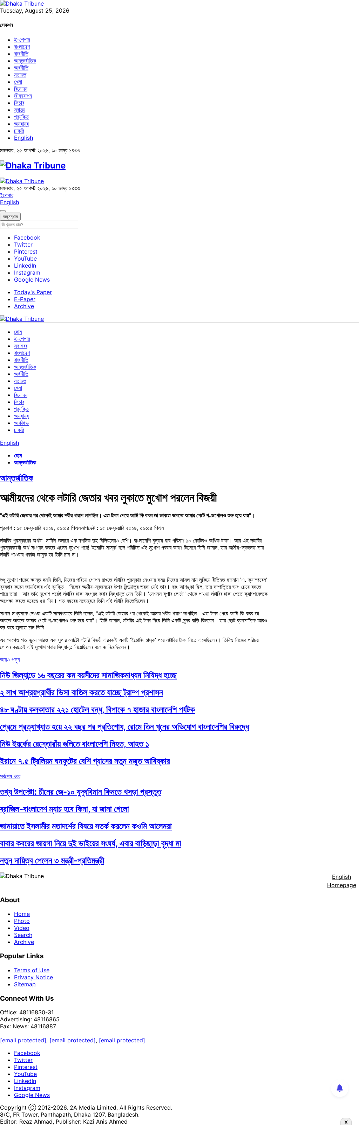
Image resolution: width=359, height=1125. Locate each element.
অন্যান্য (21, 123)
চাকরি (19, 130)
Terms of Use (31, 970)
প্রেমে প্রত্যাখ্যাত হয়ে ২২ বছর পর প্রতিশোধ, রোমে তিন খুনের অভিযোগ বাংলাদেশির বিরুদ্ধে (124, 727)
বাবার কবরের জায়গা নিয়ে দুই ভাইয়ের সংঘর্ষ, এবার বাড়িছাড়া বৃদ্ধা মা (90, 843)
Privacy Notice (33, 977)
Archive (24, 306)
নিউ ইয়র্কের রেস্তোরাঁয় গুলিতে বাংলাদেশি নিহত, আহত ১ (74, 744)
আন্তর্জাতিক (25, 60)
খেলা (18, 81)
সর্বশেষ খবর (10, 776)
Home (22, 913)
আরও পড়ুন (10, 659)
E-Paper (24, 299)
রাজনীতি (21, 53)
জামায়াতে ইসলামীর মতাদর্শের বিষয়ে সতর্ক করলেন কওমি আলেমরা (86, 826)
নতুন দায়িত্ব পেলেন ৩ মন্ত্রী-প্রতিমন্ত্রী (52, 860)
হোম (18, 331)
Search (23, 934)
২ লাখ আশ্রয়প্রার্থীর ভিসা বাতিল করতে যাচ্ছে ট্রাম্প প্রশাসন (81, 692)
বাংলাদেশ (22, 46)
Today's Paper (33, 292)
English (23, 137)
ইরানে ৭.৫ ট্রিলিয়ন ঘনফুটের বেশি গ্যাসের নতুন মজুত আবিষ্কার (85, 761)
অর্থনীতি (21, 67)
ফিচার (19, 102)
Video (21, 927)
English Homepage (341, 881)
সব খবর (20, 345)
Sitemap (25, 984)
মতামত (20, 74)
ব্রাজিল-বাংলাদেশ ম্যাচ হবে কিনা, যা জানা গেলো (64, 809)
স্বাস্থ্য (19, 109)
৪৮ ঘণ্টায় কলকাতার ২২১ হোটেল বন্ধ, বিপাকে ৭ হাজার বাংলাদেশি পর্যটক (97, 709)
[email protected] (23, 1040)
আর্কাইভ (21, 422)
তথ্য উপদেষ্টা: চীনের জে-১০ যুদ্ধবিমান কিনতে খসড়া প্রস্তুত (80, 792)
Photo (22, 920)
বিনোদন (20, 88)
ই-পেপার (22, 39)
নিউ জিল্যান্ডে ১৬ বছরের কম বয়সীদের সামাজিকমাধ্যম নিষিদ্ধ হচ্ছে (88, 675)
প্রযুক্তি (21, 116)
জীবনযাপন (23, 95)
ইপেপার (6, 195)
